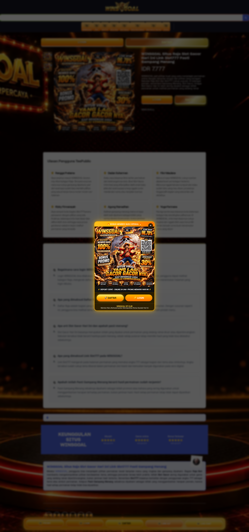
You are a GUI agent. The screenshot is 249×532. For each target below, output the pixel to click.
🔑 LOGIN (139, 298)
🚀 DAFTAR (110, 298)
